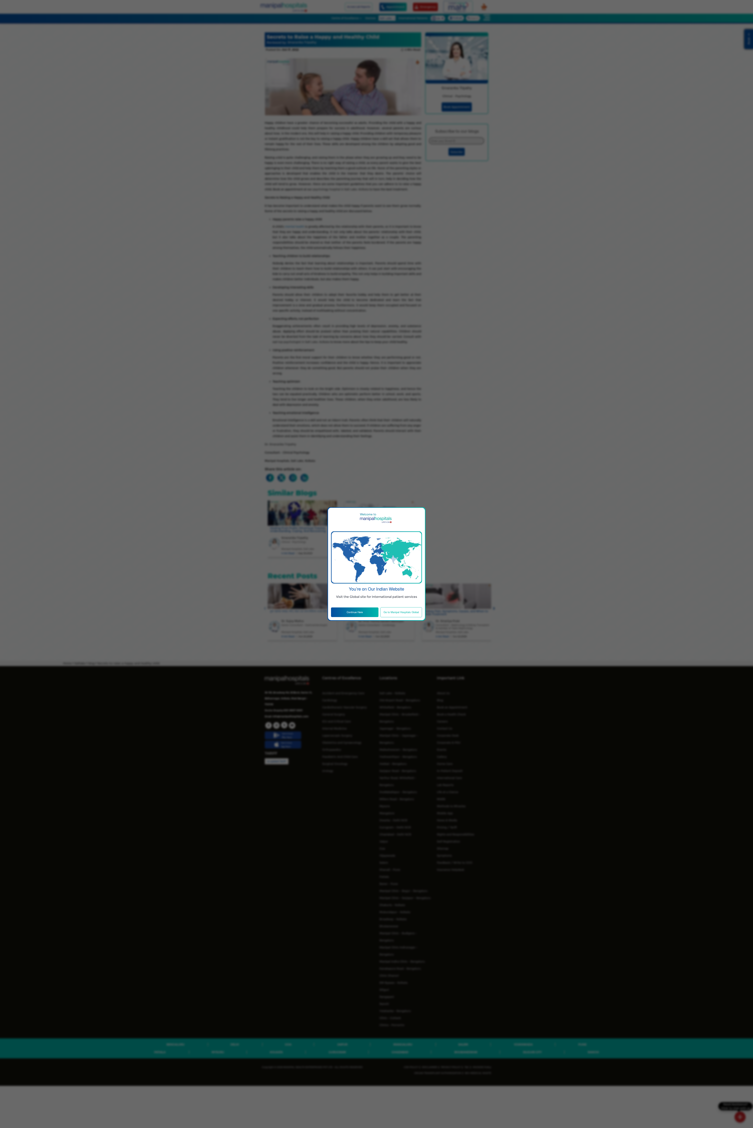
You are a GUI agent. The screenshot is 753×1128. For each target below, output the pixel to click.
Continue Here (355, 612)
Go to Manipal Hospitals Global (401, 612)
